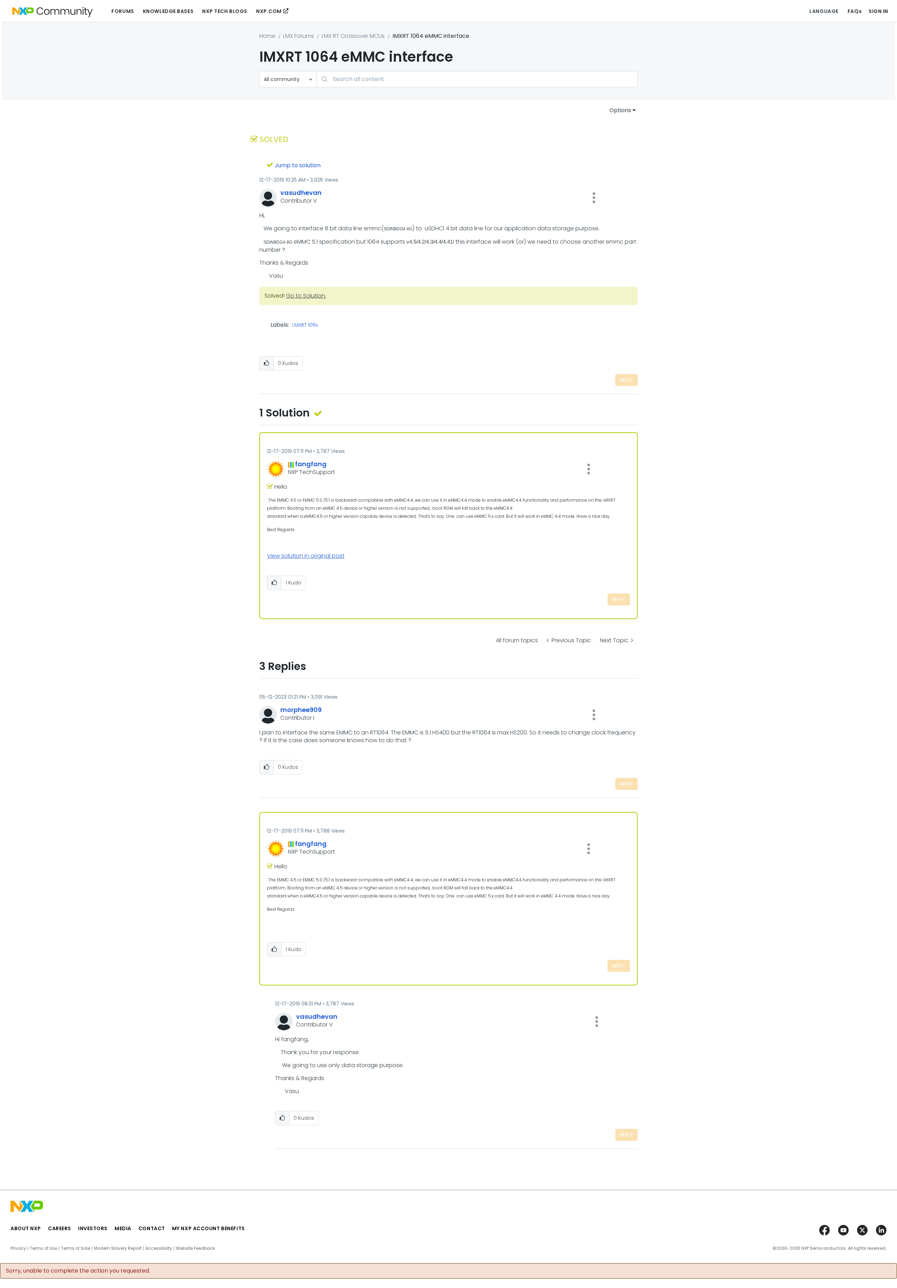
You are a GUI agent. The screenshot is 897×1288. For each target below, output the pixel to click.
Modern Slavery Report (118, 1248)
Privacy (18, 1248)
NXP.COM (269, 11)
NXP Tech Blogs (224, 11)
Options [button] (620, 110)
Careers (59, 1228)
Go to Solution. (306, 296)
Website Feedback (195, 1248)
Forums (122, 11)
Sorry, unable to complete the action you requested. (78, 1271)
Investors (93, 1228)
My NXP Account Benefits (208, 1228)
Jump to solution (298, 165)
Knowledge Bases (168, 11)
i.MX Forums (298, 36)
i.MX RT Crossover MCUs (353, 36)
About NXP (26, 1228)
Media (123, 1228)
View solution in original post (305, 556)
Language (823, 11)
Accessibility (158, 1248)
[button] (594, 197)
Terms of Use (43, 1248)
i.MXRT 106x (305, 325)
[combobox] (477, 79)
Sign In (878, 11)
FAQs (855, 11)
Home (267, 36)
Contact (151, 1228)
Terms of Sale (75, 1248)
